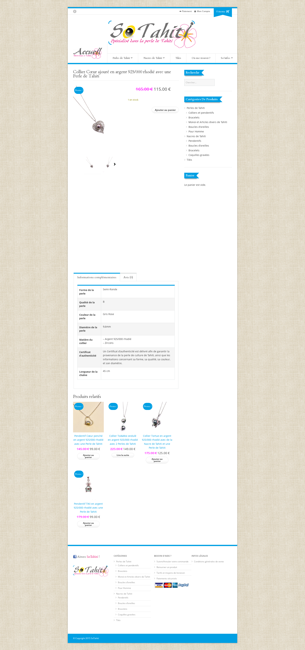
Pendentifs (195, 140)
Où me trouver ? (201, 58)
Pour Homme (196, 131)
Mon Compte (203, 11)
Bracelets (194, 117)
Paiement (187, 11)
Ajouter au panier (165, 110)
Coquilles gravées (199, 155)
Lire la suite (123, 455)
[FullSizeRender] (98, 119)
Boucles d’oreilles (199, 127)
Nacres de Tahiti (196, 136)
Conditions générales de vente (209, 561)
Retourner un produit (167, 567)
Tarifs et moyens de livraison (171, 572)
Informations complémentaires (96, 277)
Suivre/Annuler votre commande (173, 561)
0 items (220, 11)
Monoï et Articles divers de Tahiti (208, 122)
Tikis (178, 58)
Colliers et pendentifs (201, 112)
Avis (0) (128, 277)
